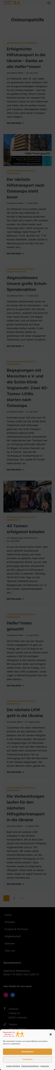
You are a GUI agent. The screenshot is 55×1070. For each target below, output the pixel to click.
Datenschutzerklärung (30, 1066)
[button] (50, 1034)
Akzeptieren (27, 1051)
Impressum (44, 1066)
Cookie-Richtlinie (13, 1066)
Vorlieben (27, 1059)
